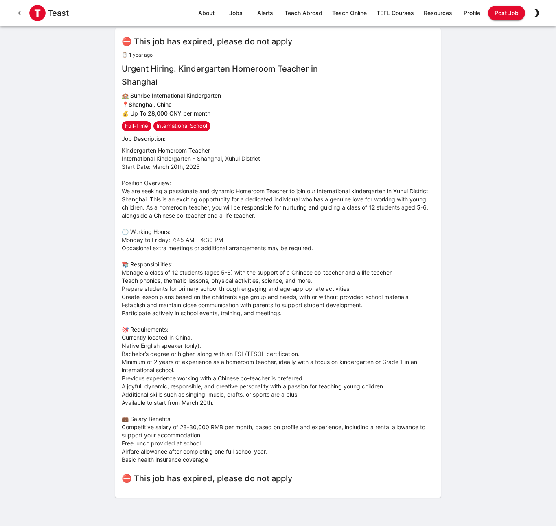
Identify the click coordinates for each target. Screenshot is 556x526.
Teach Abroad (303, 12)
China (164, 104)
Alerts (265, 12)
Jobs (236, 12)
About (206, 12)
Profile (472, 12)
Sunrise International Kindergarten (175, 95)
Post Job (507, 12)
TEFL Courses (395, 12)
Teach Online (349, 12)
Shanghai (141, 104)
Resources (438, 12)
